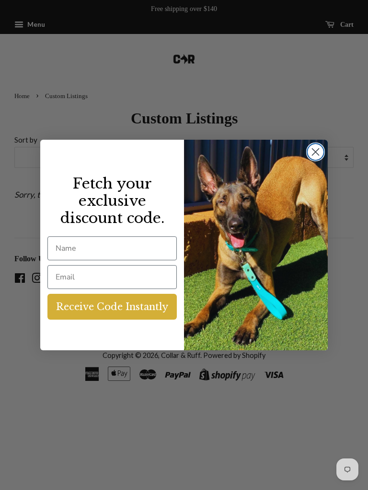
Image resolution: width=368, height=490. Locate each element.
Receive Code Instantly (112, 306)
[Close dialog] (315, 152)
